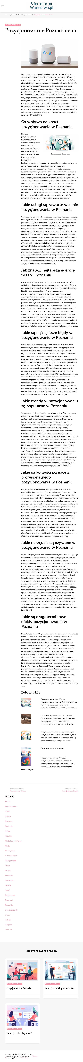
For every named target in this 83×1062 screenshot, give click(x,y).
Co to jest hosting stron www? (59, 988)
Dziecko (8, 816)
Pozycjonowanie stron (50, 702)
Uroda (7, 915)
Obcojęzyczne (10, 860)
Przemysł (9, 875)
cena (68, 154)
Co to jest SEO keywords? (19, 1033)
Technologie (10, 895)
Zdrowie (8, 930)
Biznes (7, 801)
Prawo (7, 870)
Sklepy (8, 885)
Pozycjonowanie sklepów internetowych (57, 732)
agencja (28, 100)
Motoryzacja (10, 851)
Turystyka (9, 905)
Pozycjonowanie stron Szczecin (53, 758)
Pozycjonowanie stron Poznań (53, 699)
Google (61, 260)
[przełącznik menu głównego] (3, 6)
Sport (7, 890)
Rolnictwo (9, 880)
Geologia (8, 826)
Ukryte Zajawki (11, 910)
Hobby (8, 831)
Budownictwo (10, 806)
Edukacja (8, 821)
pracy (48, 317)
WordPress (25, 1058)
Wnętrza (8, 925)
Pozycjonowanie (56, 154)
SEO (56, 80)
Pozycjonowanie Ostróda (19, 988)
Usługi (7, 920)
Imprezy (8, 836)
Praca (7, 865)
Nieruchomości (11, 856)
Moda (7, 846)
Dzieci (7, 811)
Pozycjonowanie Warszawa (52, 748)
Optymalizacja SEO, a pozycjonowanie (56, 715)
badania (73, 587)
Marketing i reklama (13, 25)
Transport (9, 900)
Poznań (64, 154)
